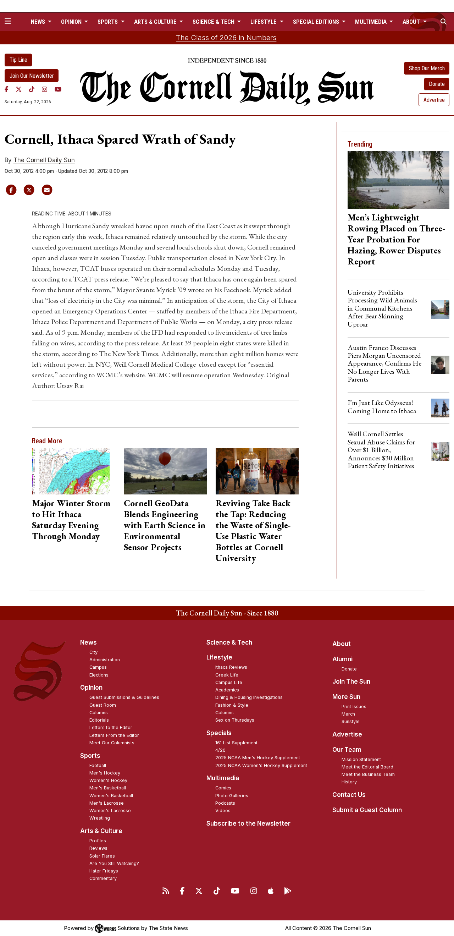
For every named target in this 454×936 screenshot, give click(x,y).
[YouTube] (58, 89)
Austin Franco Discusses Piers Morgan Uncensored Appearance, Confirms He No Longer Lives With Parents (384, 363)
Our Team (346, 749)
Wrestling (99, 818)
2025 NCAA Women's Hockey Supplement (261, 765)
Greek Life (226, 675)
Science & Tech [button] (214, 21)
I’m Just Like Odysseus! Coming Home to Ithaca (382, 406)
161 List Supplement (236, 742)
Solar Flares (102, 856)
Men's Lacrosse (106, 803)
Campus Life (228, 682)
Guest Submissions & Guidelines (124, 697)
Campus (98, 667)
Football (97, 765)
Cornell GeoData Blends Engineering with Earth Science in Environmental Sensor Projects (164, 525)
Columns (98, 712)
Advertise (434, 100)
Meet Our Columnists (111, 742)
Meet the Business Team (368, 774)
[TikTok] (31, 89)
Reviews (98, 848)
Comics (223, 787)
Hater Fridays (103, 871)
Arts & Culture (101, 830)
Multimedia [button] (371, 21)
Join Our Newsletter (32, 75)
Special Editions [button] (316, 21)
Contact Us (349, 794)
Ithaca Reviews (231, 667)
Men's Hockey (104, 773)
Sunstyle (351, 721)
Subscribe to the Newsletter (248, 823)
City (93, 652)
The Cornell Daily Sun (44, 160)
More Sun (346, 696)
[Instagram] (44, 89)
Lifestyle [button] (264, 21)
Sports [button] (108, 21)
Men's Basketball (107, 787)
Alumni (342, 659)
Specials (219, 733)
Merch (348, 714)
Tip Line (18, 59)
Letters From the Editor (114, 735)
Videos (223, 810)
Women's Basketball (111, 795)
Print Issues (354, 706)
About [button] (412, 21)
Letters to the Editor (110, 727)
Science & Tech (229, 642)
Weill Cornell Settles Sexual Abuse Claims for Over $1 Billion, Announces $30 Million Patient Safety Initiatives (381, 449)
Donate (437, 84)
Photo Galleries (231, 795)
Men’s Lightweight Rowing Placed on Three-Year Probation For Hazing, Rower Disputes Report (396, 239)
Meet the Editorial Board (367, 767)
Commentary (103, 878)
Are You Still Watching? (114, 863)
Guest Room (102, 705)
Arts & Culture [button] (156, 21)
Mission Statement (361, 759)
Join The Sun (351, 681)
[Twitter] (19, 89)
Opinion (91, 687)
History (349, 781)
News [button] (38, 21)
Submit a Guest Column (367, 810)
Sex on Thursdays (234, 720)
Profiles (97, 840)
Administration (104, 659)
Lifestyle (219, 657)
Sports (90, 755)
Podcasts (225, 803)
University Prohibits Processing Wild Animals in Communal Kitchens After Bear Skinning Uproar (382, 308)
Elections (99, 675)
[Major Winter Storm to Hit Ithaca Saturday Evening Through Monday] (73, 471)
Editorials (99, 720)
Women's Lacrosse (110, 810)
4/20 (220, 750)
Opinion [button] (72, 21)
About (341, 643)
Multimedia (222, 778)
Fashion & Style (231, 705)
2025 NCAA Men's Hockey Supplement (257, 757)
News (88, 642)
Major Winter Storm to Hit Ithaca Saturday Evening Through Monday (71, 519)
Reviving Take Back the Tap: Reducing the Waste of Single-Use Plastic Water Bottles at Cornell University (253, 530)
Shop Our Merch (427, 68)
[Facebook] (7, 89)
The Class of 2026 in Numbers (226, 37)
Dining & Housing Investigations (249, 697)
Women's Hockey (108, 780)
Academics (227, 690)
